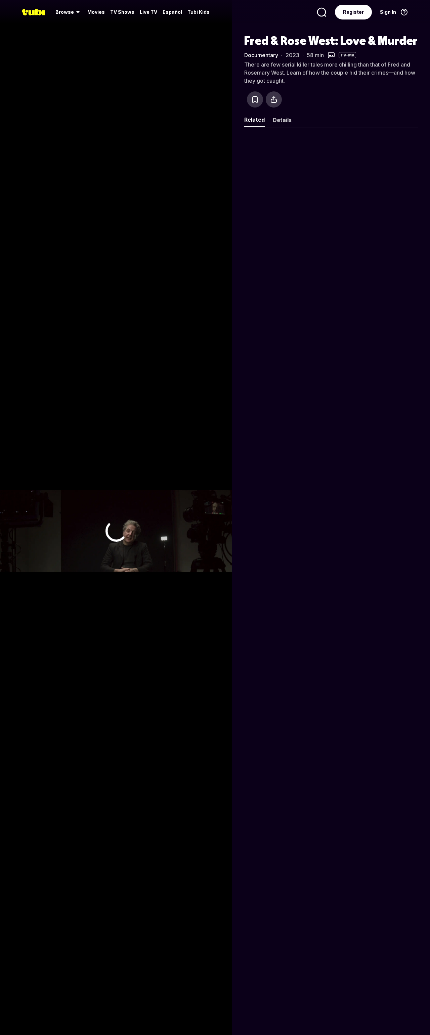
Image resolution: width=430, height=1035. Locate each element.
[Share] (274, 99)
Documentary (261, 55)
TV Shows (122, 12)
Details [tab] (282, 120)
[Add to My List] (255, 99)
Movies (96, 12)
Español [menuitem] (172, 12)
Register (353, 12)
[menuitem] (68, 12)
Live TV (148, 12)
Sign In (388, 12)
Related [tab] (254, 119)
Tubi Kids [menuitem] (198, 12)
